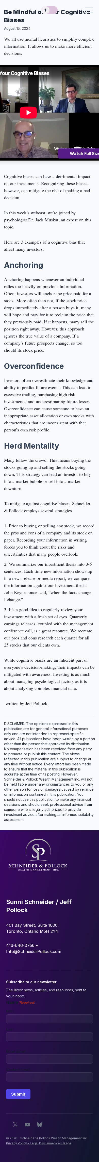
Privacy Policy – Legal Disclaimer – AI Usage (38, 1143)
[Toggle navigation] (89, 10)
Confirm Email (18, 1069)
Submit (18, 1094)
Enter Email (15, 1051)
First (10, 1011)
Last (10, 1029)
